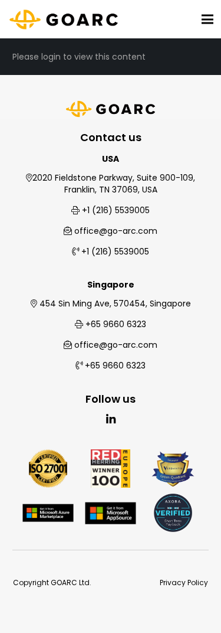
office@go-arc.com (115, 231)
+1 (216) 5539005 (116, 210)
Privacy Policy (184, 582)
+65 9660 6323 (115, 324)
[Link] (63, 19)
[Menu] (207, 19)
